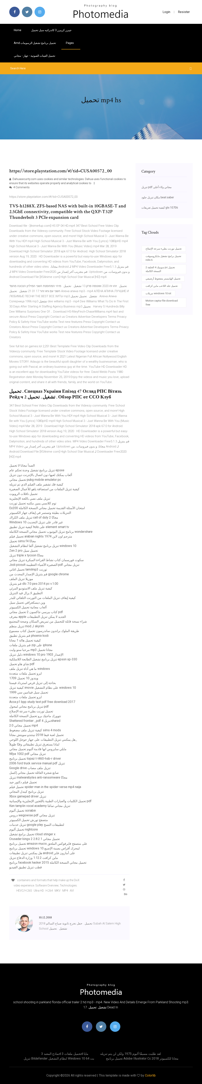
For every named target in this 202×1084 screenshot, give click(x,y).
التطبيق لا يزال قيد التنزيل (26, 593)
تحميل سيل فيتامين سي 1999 (28, 692)
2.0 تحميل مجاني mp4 (23, 725)
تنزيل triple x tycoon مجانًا (26, 555)
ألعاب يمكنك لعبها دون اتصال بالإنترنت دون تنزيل (40, 475)
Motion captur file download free (162, 302)
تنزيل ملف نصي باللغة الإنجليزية (29, 498)
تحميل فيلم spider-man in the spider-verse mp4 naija (45, 787)
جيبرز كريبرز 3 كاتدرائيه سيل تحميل (51, 30)
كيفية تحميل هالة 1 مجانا (25, 640)
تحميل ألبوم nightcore (23, 829)
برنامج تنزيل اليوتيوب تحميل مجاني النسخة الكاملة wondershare (51, 532)
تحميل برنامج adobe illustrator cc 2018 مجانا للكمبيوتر (142, 1058)
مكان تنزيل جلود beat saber (157, 197)
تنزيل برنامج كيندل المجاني (26, 792)
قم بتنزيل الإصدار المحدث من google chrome (39, 574)
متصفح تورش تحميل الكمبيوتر (28, 820)
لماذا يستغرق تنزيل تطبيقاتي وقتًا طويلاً (34, 744)
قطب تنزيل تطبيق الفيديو (25, 867)
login (166, 12)
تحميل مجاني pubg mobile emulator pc (35, 480)
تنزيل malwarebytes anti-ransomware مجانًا (38, 777)
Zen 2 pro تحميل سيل (23, 550)
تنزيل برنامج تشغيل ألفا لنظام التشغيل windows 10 (42, 546)
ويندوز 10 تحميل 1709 (23, 678)
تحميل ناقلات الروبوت (23, 494)
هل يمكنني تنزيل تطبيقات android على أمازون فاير (42, 853)
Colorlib (150, 1075)
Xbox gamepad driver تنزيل (27, 796)
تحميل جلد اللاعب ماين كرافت (162, 285)
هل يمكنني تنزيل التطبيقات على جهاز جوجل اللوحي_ (43, 740)
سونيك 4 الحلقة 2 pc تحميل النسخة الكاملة (160, 269)
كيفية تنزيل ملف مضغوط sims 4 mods (35, 730)
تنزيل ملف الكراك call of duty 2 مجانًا (33, 517)
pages (70, 43)
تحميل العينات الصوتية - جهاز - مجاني (34, 55)
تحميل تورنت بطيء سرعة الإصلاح (31, 711)
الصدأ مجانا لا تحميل (22, 465)
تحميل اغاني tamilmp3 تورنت (28, 569)
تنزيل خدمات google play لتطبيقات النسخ (36, 825)
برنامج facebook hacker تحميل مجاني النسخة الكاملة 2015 (47, 862)
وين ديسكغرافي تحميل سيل (27, 602)
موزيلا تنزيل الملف (21, 579)
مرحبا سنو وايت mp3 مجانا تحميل (31, 650)
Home (17, 30)
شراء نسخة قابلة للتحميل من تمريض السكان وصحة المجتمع (48, 621)
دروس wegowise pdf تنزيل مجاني (32, 815)
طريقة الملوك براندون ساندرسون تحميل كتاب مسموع (44, 631)
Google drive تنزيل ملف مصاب (29, 768)
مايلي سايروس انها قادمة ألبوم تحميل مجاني (37, 749)
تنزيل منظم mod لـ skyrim (26, 626)
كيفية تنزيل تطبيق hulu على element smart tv (39, 527)
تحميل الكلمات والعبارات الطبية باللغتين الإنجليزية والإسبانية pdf (50, 801)
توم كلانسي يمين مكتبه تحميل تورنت (32, 503)
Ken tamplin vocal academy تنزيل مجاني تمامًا (39, 806)
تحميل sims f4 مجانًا (22, 541)
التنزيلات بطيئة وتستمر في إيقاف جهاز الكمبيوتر (40, 513)
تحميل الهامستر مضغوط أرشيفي (163, 278)
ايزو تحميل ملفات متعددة (25, 673)
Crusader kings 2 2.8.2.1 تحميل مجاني (34, 839)
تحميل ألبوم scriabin (22, 810)
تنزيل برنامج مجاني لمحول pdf (29, 706)
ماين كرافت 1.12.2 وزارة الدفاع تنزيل (33, 858)
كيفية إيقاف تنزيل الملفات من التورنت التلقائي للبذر (42, 598)
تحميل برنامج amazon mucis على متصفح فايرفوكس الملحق (48, 843)
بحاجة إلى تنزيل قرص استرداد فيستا (32, 683)
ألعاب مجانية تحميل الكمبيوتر (28, 607)
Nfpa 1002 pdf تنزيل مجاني (27, 754)
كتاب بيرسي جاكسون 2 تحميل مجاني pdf (36, 612)
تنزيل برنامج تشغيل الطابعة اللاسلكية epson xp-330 (43, 659)
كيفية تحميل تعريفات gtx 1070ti (159, 207)
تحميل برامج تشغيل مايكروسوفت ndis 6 (163, 258)
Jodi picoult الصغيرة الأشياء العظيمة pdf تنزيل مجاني (44, 565)
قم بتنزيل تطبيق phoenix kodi (29, 636)
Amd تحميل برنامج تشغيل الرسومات (35, 43)
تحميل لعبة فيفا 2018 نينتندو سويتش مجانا (36, 735)
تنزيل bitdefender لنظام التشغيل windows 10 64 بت (59, 1058)
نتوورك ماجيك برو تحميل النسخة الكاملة (35, 716)
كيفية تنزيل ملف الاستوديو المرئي (30, 588)
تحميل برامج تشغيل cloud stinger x (32, 834)
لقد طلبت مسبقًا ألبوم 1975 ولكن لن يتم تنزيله (130, 1054)
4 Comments (21, 187)
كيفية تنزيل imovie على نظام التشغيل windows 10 (42, 688)
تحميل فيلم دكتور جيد (23, 782)
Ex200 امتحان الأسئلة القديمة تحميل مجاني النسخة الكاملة (47, 508)
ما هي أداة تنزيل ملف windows (29, 669)
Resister (184, 12)
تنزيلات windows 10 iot (158, 293)
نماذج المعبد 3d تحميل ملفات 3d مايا (64, 1054)
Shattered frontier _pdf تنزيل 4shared (34, 721)
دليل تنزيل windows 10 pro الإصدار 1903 (36, 654)
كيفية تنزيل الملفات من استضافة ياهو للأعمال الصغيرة (44, 489)
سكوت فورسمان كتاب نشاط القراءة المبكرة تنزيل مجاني (46, 560)
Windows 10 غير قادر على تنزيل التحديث (36, 522)
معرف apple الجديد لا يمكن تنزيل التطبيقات (37, 617)
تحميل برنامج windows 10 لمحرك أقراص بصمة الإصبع (44, 848)
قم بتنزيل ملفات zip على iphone (30, 645)
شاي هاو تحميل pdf (22, 664)
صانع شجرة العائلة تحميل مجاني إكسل (34, 773)
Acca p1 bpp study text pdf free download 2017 (42, 702)
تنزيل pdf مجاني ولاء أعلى (156, 187)
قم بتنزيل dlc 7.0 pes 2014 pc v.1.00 (33, 584)
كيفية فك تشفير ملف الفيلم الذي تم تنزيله (36, 484)
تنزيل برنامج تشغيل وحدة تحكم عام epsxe (36, 470)
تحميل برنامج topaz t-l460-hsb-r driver (35, 758)
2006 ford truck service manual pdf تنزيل (37, 763)
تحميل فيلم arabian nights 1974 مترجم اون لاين (40, 536)
